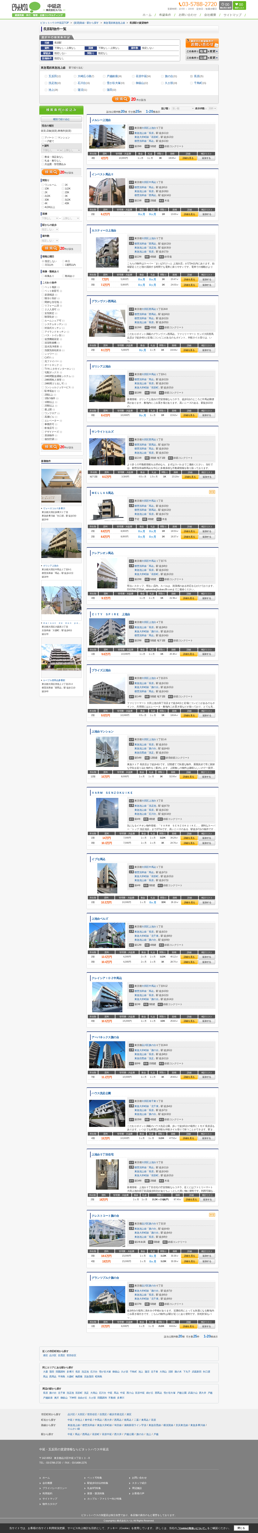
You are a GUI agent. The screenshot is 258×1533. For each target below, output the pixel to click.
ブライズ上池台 (101, 670)
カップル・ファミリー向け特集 (104, 1498)
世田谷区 (71, 1355)
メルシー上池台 (101, 120)
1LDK (67, 188)
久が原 (171, 83)
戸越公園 (182, 1393)
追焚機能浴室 (53, 339)
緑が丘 (149, 1393)
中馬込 (152, 182)
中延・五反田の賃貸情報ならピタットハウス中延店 (74, 1449)
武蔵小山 (193, 1393)
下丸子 (186, 1371)
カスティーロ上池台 (104, 230)
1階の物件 (51, 398)
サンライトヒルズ (103, 431)
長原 (198, 76)
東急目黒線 (140, 752)
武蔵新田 (197, 1371)
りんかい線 (74, 1428)
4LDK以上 (50, 207)
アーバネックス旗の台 (105, 1037)
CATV (49, 357)
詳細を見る (188, 158)
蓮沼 (82, 89)
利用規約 (47, 1493)
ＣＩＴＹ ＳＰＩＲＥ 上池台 (111, 614)
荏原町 (154, 137)
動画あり (70, 276)
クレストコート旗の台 (105, 1215)
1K (66, 184)
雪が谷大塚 (115, 83)
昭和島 (98, 1376)
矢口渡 (206, 1371)
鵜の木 (178, 1371)
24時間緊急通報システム (59, 376)
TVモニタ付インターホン (59, 368)
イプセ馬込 (98, 859)
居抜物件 (51, 435)
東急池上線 (140, 133)
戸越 (210, 1393)
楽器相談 (51, 294)
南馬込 (128, 1419)
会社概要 (47, 1483)
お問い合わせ (139, 1477)
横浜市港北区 (116, 1414)
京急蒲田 (89, 1376)
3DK (47, 199)
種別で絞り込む (61, 119)
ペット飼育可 (53, 290)
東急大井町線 (141, 137)
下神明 (72, 1397)
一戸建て (49, 141)
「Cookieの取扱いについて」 (192, 1528)
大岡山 (163, 1371)
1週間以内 (70, 264)
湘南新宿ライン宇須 (135, 1425)
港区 (45, 1355)
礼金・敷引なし (53, 160)
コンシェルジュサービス (59, 387)
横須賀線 (168, 1425)
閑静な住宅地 (53, 302)
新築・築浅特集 (95, 1493)
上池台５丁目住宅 (103, 1154)
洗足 (151, 752)
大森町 (70, 1376)
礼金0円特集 (94, 1488)
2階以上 (50, 394)
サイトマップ (49, 1498)
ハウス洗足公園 (101, 1093)
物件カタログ (49, 1504)
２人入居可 (52, 309)
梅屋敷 (79, 1376)
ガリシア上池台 (101, 366)
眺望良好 (51, 316)
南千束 (152, 1101)
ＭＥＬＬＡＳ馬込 (103, 492)
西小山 (130, 1393)
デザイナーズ (53, 431)
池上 (53, 89)
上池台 (152, 127)
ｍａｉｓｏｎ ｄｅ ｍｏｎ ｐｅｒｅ (63, 623)
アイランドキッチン (57, 331)
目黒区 (61, 1355)
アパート (49, 137)
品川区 (145, 1045)
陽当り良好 (52, 298)
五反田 (55, 76)
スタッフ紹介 (139, 1483)
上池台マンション (103, 731)
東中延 (89, 1419)
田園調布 (60, 1371)
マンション (64, 137)
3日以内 (49, 264)
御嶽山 (142, 83)
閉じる (241, 1528)
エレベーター (53, 420)
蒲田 (111, 89)
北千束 (154, 935)
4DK (67, 203)
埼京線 (118, 1425)
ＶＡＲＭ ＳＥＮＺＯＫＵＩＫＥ (112, 792)
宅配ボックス (53, 372)
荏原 (153, 1419)
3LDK (67, 199)
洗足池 (55, 83)
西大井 (202, 1393)
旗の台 (171, 76)
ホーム (46, 1477)
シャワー (51, 353)
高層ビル (51, 416)
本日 (67, 261)
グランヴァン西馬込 (104, 301)
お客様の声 (138, 1493)
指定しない (51, 261)
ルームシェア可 (54, 320)
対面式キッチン (54, 328)
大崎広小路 (86, 76)
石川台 (84, 83)
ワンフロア (52, 413)
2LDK (47, 196)
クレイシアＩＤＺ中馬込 (107, 978)
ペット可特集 (94, 1477)
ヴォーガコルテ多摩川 (54, 508)
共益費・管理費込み (55, 164)
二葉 (137, 1419)
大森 (45, 1371)
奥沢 (56, 1397)
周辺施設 (137, 1488)
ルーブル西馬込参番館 (55, 680)
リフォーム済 (53, 305)
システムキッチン (56, 324)
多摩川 (70, 1371)
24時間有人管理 (54, 379)
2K (46, 192)
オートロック (53, 365)
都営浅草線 (140, 141)
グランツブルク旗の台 (105, 1277)
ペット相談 (52, 287)
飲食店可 (51, 428)
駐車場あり (52, 390)
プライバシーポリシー (54, 1488)
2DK (67, 192)
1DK (47, 188)
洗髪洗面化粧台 (54, 350)
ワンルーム (50, 184)
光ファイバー (53, 361)
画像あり (49, 276)
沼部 (170, 1371)
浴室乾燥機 (52, 342)
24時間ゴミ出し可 (56, 383)
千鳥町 (200, 83)
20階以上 (51, 405)
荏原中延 (143, 76)
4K (46, 203)
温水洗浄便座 (53, 346)
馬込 (151, 141)
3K (66, 196)
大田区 (145, 127)
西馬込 (152, 195)
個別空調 (51, 439)
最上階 (50, 409)
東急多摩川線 (198, 1425)
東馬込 (145, 1419)
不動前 (112, 1397)
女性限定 (51, 313)
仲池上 (79, 1419)
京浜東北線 (182, 1425)
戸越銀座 (114, 76)
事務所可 (51, 424)
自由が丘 (82, 1397)
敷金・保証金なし (54, 156)
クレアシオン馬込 (103, 553)
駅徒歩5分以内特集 (97, 1483)
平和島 (61, 1376)
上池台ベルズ (100, 918)
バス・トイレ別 (54, 335)
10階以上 (51, 402)
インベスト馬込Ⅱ (103, 174)
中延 (110, 1393)
